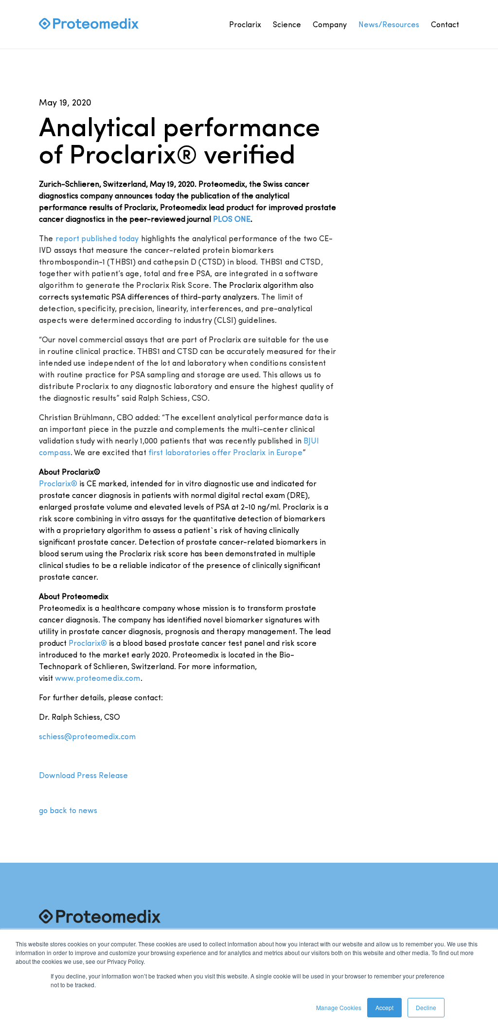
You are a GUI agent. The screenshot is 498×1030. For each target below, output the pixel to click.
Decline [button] (426, 1007)
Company (330, 24)
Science (287, 24)
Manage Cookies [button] (338, 1007)
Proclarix (245, 24)
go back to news (68, 810)
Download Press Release (83, 775)
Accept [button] (384, 1007)
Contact (445, 24)
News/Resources (388, 24)
